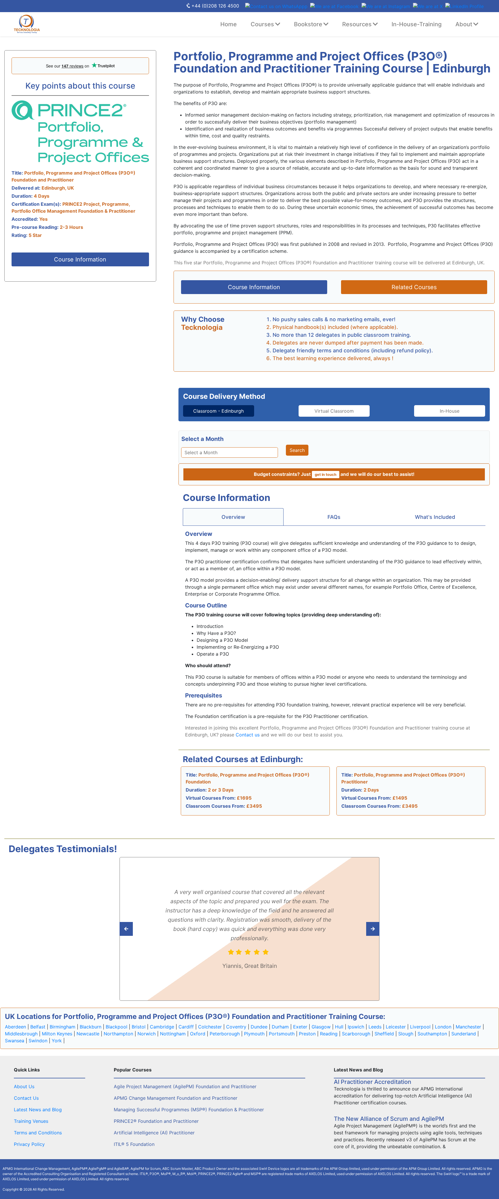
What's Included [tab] (435, 517)
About (463, 24)
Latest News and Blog (38, 1109)
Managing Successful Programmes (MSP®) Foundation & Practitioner (189, 1109)
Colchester (210, 1027)
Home (228, 24)
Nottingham (173, 1034)
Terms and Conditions (38, 1133)
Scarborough (356, 1034)
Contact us (248, 735)
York (57, 1040)
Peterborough (225, 1034)
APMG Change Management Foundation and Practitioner (175, 1098)
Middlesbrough (21, 1034)
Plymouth (254, 1034)
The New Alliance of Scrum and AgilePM (389, 1118)
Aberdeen (15, 1027)
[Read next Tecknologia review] (139, 929)
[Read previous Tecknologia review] (359, 929)
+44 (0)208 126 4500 (215, 6)
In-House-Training (417, 24)
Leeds (374, 1027)
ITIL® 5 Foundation (134, 1144)
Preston (307, 1034)
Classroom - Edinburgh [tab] (218, 411)
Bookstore (308, 24)
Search (297, 450)
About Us (24, 1086)
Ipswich (356, 1027)
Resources (357, 24)
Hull (339, 1027)
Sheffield (384, 1034)
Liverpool (420, 1027)
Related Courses (414, 287)
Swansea (14, 1040)
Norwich (146, 1034)
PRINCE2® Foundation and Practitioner (156, 1121)
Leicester (396, 1027)
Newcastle (88, 1034)
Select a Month (202, 438)
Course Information (80, 259)
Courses (262, 24)
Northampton (118, 1034)
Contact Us (26, 1098)
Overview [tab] (233, 517)
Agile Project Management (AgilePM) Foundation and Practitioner (185, 1086)
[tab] (218, 411)
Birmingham (62, 1027)
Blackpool (116, 1027)
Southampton (432, 1034)
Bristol (139, 1027)
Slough (405, 1034)
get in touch (325, 474)
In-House (449, 411)
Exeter (300, 1027)
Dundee (259, 1027)
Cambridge (162, 1027)
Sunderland (463, 1034)
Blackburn (90, 1027)
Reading (329, 1034)
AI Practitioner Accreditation (372, 1081)
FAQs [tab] (333, 517)
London (443, 1027)
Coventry (236, 1027)
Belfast (37, 1027)
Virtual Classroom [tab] (334, 411)
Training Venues (31, 1121)
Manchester (468, 1027)
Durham (280, 1027)
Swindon (38, 1040)
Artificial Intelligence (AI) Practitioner (154, 1133)
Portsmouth (282, 1034)
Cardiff (186, 1027)
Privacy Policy (29, 1144)
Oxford (197, 1034)
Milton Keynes (57, 1034)
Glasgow (321, 1027)
